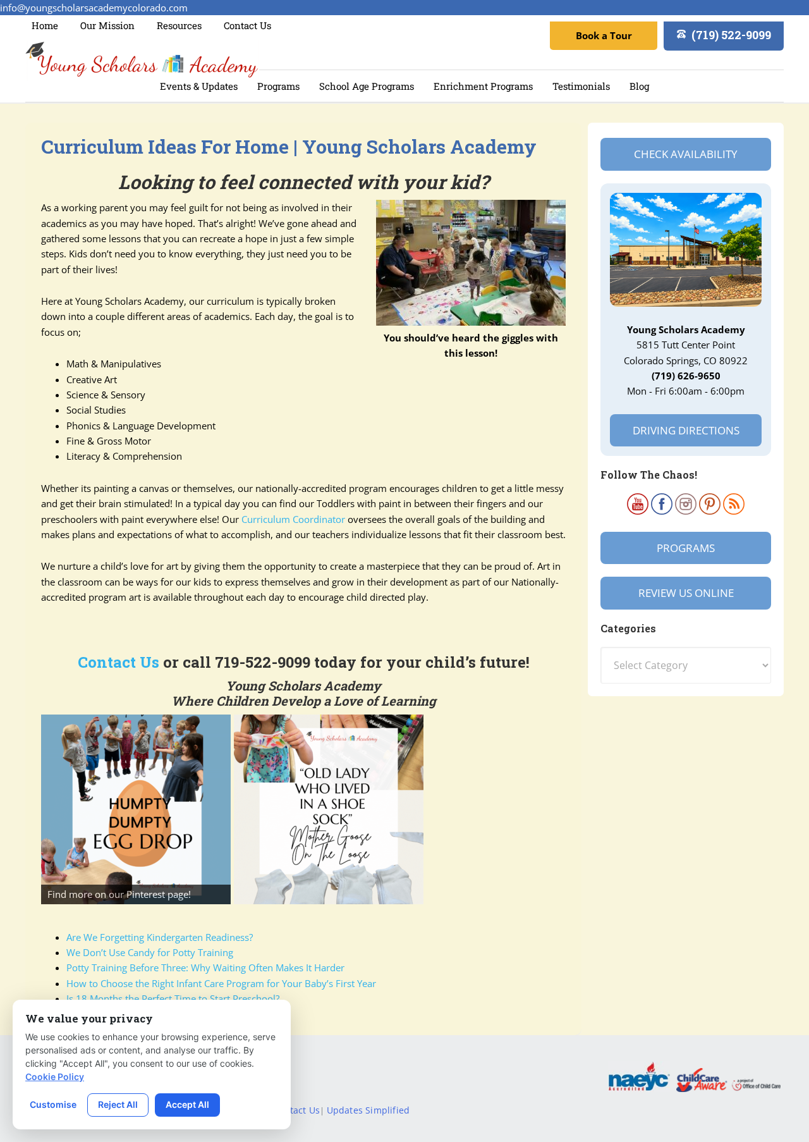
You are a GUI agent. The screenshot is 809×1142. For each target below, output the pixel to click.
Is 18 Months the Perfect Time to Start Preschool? (172, 998)
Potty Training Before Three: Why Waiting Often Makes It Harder (205, 967)
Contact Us (118, 662)
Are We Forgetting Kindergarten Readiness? (159, 937)
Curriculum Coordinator (293, 519)
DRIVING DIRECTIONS (686, 430)
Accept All (187, 1104)
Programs (686, 548)
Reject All (118, 1104)
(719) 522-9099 (731, 34)
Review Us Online (686, 593)
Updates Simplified (368, 1110)
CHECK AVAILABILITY (686, 154)
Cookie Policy (54, 1076)
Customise (53, 1104)
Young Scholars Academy (142, 60)
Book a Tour (604, 35)
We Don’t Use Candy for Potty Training (149, 952)
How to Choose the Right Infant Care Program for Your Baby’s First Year (221, 983)
